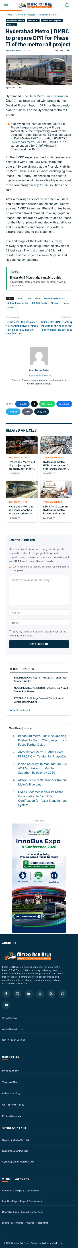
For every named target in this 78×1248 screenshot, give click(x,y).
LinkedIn (22, 403)
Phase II (22, 110)
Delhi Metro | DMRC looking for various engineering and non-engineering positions (56, 325)
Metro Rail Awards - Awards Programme (25, 1222)
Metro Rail (33, 20)
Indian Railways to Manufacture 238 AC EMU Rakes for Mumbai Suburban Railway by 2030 (42, 768)
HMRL (37, 298)
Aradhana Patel (13, 50)
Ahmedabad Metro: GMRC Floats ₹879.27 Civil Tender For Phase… (40, 690)
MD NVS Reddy (39, 303)
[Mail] (40, 994)
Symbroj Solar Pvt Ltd (15, 1150)
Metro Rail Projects (25, 14)
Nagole (66, 303)
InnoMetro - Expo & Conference (20, 1190)
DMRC (20, 298)
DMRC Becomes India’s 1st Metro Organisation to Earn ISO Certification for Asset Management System (42, 798)
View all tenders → (20, 710)
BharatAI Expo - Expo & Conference (22, 1212)
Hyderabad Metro (47, 14)
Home (9, 14)
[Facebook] (6, 994)
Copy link (42, 411)
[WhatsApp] (63, 994)
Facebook (64, 403)
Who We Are (9, 1018)
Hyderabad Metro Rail (25, 142)
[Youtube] (6, 1005)
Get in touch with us (13, 1039)
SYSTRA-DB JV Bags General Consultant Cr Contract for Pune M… (39, 700)
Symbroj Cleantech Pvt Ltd (18, 1161)
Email (27, 411)
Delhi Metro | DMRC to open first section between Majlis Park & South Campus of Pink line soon (22, 327)
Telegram (13, 411)
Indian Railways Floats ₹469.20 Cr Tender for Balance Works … (39, 679)
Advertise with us (12, 1029)
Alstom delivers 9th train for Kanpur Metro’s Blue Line (42, 782)
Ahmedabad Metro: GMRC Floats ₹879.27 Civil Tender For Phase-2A (42, 754)
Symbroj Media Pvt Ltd (15, 1140)
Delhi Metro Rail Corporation (48, 96)
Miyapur (55, 303)
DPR (29, 298)
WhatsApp (47, 403)
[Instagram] (17, 994)
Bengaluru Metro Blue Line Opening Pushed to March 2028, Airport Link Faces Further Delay (42, 740)
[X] (51, 994)
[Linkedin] (29, 994)
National (11, 25)
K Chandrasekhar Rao (17, 303)
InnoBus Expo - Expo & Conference (22, 1201)
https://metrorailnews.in (39, 375)
